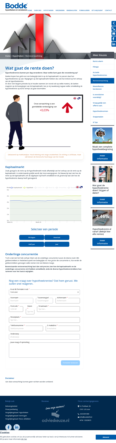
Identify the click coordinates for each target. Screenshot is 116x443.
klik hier (24, 439)
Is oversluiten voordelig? (98, 95)
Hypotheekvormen (100, 111)
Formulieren (84, 10)
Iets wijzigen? (97, 10)
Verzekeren (60, 10)
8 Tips (95, 122)
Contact (108, 10)
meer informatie (102, 157)
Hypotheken (48, 10)
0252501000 (84, 414)
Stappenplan (98, 117)
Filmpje (96, 67)
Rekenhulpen (72, 10)
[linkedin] (113, 44)
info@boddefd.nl (86, 417)
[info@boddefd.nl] (113, 33)
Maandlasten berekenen (98, 87)
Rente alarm (98, 61)
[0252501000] (113, 28)
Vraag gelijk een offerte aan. (99, 104)
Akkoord (106, 437)
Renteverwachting (33, 56)
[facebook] (113, 38)
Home (30, 10)
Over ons (37, 10)
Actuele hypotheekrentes (100, 73)
